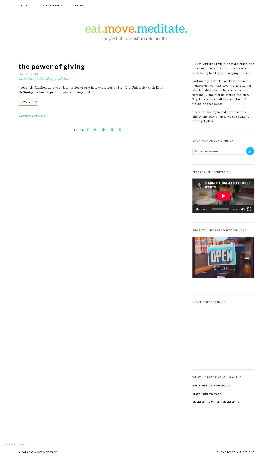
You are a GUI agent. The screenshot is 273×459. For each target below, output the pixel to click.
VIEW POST (28, 103)
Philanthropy (46, 78)
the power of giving (52, 66)
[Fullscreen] (249, 209)
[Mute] (243, 209)
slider (64, 78)
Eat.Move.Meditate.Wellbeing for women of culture (136, 32)
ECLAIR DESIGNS (243, 452)
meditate (26, 78)
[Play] (198, 209)
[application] (223, 196)
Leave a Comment (33, 115)
